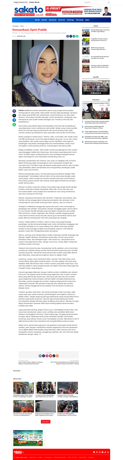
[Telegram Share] (74, 36)
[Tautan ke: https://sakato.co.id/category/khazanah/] (109, 100)
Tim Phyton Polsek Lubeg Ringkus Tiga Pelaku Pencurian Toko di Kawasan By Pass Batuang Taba (44, 395)
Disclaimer (91, 457)
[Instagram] (47, 355)
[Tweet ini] (70, 36)
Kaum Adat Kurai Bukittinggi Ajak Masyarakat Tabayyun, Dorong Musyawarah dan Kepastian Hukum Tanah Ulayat (97, 127)
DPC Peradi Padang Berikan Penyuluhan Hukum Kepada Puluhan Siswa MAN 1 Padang (65, 362)
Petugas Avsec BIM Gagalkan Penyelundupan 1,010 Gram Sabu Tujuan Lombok (66, 414)
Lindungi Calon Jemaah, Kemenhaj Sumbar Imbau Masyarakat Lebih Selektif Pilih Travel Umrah (97, 122)
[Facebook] (40, 355)
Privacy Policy (82, 457)
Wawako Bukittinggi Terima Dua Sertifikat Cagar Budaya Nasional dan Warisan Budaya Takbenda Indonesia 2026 (100, 30)
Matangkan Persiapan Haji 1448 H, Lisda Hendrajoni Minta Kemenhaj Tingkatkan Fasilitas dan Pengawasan (96, 137)
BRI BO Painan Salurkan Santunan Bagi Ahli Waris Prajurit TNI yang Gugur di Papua (98, 48)
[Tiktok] (54, 355)
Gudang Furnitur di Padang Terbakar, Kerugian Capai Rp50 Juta (67, 395)
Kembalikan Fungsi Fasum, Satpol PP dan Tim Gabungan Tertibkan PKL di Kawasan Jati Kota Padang (22, 395)
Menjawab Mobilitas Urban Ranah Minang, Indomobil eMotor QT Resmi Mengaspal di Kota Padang (95, 90)
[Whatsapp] (77, 36)
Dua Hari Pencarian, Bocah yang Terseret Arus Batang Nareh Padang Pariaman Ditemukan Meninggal (22, 414)
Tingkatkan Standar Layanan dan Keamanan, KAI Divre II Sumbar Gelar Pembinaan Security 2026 (99, 39)
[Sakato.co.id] (28, 11)
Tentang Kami (48, 457)
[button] (108, 2)
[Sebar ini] (67, 36)
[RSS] (57, 355)
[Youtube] (50, 355)
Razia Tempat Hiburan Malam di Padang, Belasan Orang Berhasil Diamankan (31, 362)
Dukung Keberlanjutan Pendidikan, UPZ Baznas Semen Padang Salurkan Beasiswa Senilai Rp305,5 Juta (97, 142)
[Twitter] (43, 355)
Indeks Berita (32, 457)
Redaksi (40, 457)
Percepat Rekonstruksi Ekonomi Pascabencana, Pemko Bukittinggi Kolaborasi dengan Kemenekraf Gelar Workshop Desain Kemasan (100, 57)
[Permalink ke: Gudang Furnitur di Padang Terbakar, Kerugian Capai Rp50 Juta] (67, 387)
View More (45, 422)
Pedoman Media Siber (60, 457)
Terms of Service (72, 457)
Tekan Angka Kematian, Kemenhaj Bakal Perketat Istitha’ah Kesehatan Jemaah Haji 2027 (97, 132)
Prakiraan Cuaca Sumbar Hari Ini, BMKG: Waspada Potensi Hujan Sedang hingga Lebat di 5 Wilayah (45, 414)
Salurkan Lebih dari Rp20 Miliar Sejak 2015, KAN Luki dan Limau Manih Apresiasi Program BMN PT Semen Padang (100, 66)
